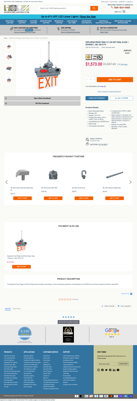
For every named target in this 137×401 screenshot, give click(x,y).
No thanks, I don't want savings (69, 237)
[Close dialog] (96, 173)
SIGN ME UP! (68, 229)
